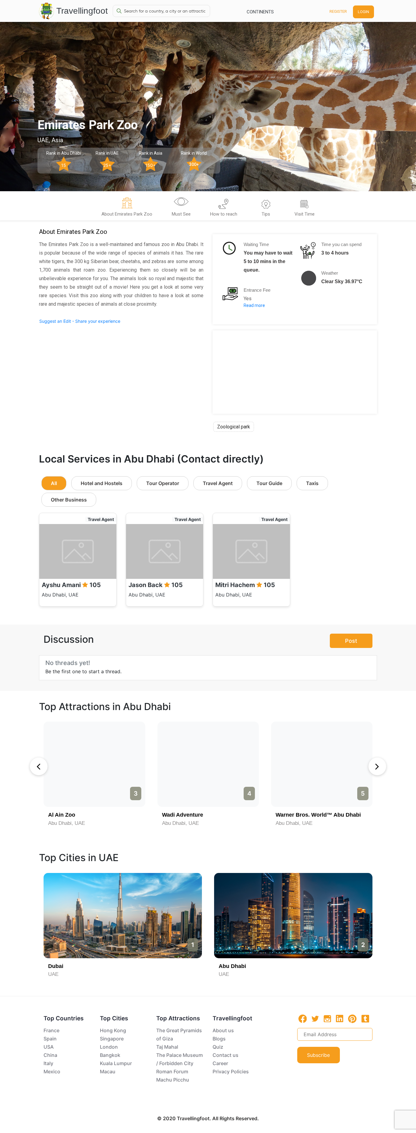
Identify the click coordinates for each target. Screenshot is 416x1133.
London (109, 1047)
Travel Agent (218, 483)
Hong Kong (113, 1030)
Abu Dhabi (232, 966)
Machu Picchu (172, 1080)
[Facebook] (302, 1019)
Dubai (55, 966)
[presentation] (39, 766)
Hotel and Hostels (101, 483)
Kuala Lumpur (116, 1063)
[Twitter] (315, 1018)
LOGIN (363, 11)
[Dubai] (123, 915)
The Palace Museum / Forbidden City (179, 1059)
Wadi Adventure (182, 815)
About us (223, 1030)
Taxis (312, 483)
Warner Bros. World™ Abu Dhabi (318, 815)
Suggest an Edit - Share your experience (79, 321)
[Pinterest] (352, 1019)
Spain (50, 1039)
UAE (53, 974)
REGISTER (338, 11)
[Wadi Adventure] (208, 764)
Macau (107, 1071)
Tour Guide (269, 483)
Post (351, 641)
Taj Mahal (167, 1047)
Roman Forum (172, 1071)
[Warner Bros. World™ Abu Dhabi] (321, 764)
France (51, 1030)
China (50, 1055)
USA (49, 1047)
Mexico (52, 1071)
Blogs (219, 1039)
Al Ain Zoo (61, 815)
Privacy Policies (231, 1071)
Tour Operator (162, 483)
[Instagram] (327, 1018)
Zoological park (233, 427)
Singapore (112, 1039)
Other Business (69, 500)
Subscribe (318, 1055)
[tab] (126, 207)
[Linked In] (339, 1018)
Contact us (225, 1055)
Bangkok (110, 1055)
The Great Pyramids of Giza (179, 1034)
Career (220, 1063)
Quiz (218, 1047)
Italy (48, 1063)
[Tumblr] (365, 1018)
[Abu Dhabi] (293, 915)
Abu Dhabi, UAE (66, 823)
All (54, 483)
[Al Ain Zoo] (94, 764)
